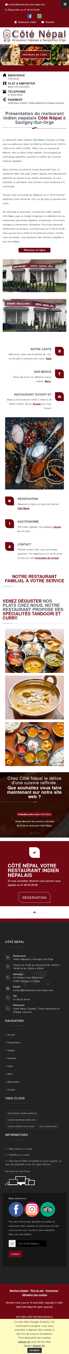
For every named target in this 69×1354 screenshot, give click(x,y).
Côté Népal (23, 508)
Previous (6, 55)
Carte (48, 358)
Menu (48, 381)
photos (57, 526)
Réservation (34, 897)
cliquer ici (24, 1342)
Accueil (11, 1034)
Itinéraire (49, 22)
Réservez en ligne (35, 54)
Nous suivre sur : (18, 1198)
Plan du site (37, 1290)
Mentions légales (19, 1290)
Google (37, 403)
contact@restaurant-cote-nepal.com (26, 4)
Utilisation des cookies (34, 1294)
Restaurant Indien (27, 22)
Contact (11, 1089)
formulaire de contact (47, 558)
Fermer (35, 1350)
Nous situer (15, 1148)
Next (62, 55)
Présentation (13, 1042)
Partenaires (52, 1290)
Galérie (11, 1050)
